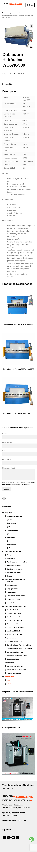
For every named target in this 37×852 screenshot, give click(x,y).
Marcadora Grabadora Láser (17, 655)
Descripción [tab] (7, 84)
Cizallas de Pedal (13, 610)
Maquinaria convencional (13, 551)
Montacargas (9, 662)
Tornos (9, 576)
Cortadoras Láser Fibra (15, 652)
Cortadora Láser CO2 (14, 641)
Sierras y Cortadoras (14, 565)
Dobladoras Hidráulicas (9, 15)
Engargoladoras (12, 589)
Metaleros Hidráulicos (14, 631)
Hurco (11, 527)
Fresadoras (11, 558)
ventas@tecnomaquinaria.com (14, 820)
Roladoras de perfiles (14, 634)
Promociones (9, 676)
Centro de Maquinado (14, 516)
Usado (9, 684)
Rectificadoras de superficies (17, 562)
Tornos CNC (11, 537)
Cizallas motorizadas (14, 617)
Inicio (4, 13)
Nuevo (9, 680)
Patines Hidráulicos (14, 673)
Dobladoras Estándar (14, 620)
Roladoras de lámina (14, 599)
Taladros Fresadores (14, 572)
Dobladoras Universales (15, 627)
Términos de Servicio (23, 484)
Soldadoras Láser (13, 659)
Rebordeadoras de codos (16, 596)
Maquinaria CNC (10, 512)
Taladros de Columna (14, 569)
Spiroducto (11, 603)
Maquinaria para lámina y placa (18, 13)
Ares (11, 520)
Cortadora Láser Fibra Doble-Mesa (19, 645)
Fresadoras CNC (12, 530)
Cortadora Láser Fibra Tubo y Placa (19, 648)
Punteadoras (11, 592)
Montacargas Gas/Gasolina (16, 670)
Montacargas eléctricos (15, 666)
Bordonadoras (12, 585)
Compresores (11, 555)
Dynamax (12, 523)
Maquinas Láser (10, 638)
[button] (31, 26)
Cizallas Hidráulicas (14, 613)
